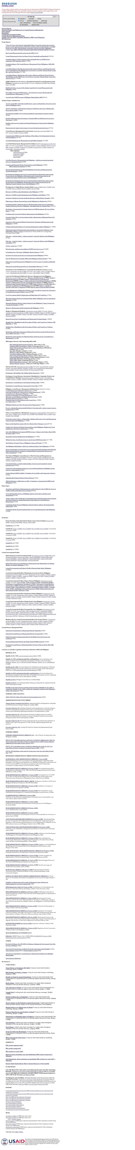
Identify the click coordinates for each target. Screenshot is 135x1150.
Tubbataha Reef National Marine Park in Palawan (20, 478)
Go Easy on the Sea (11, 246)
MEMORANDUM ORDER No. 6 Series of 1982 (19, 923)
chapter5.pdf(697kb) (22, 559)
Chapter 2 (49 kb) (43, 595)
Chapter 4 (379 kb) (43, 459)
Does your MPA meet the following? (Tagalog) (18, 1100)
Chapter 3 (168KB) (38, 379)
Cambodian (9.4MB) (18, 154)
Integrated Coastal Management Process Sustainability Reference (24, 266)
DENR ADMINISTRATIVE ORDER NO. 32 (18, 790)
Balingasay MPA (14, 352)
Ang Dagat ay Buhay (11, 1116)
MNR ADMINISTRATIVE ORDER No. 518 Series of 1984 (22, 892)
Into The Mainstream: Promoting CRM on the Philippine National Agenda (26, 258)
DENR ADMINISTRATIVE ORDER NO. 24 (18, 786)
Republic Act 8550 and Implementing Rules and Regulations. (22, 673)
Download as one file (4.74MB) (40, 555)
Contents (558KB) (23, 132)
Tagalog (14, 1119)
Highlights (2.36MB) (41, 83)
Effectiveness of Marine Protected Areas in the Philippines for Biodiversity (26, 201)
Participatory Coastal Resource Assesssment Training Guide (22, 382)
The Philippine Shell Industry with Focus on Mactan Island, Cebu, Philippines (27, 446)
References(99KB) (11, 316)
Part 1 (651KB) (18, 538)
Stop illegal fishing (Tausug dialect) (15, 1108)
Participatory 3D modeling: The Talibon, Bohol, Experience (22, 373)
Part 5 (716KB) (48, 414)
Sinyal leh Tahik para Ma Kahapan (16, 1031)
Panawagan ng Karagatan (12, 1127)
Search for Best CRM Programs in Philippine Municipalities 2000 (24, 97)
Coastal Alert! (10, 992)
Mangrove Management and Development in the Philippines (22, 308)
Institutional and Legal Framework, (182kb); (27, 589)
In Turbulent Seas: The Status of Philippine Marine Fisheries (22, 252)
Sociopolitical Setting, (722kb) (43, 612)
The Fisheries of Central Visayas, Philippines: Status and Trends (23, 443)
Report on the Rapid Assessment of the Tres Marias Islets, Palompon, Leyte (26, 424)
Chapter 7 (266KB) (49, 314)
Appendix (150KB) (49, 379)
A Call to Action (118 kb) (21, 370)
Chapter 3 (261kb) (11, 622)
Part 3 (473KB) (36, 528)
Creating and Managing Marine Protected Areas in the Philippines (24, 165)
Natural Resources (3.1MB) (27, 612)
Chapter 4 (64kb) (26, 596)
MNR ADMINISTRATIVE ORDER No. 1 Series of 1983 (21, 898)
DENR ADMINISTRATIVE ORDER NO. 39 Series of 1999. (22, 833)
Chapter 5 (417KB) (27, 314)
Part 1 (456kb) (51, 83)
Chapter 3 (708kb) (17, 576)
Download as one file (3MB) (33, 311)
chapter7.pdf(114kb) (46, 559)
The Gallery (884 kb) (16, 368)
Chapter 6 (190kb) (49, 576)
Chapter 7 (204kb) (11, 578)
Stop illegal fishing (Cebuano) (14, 1103)
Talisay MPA (13, 360)
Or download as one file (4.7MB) (38, 616)
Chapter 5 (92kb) (36, 596)
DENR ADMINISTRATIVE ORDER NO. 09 (18, 808)
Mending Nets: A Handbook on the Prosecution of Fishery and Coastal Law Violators (29, 327)
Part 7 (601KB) (15, 416)
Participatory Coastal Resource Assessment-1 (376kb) (21, 584)
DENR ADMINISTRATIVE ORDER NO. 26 (18, 768)
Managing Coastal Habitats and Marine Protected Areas (21, 397)
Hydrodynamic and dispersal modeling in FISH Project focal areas (24, 249)
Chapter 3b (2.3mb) (16, 596)
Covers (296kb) (19, 145)
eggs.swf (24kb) (33, 1084)
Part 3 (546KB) (36, 538)
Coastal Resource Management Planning (17, 394)
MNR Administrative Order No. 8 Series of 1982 (19, 887)
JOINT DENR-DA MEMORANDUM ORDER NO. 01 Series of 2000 (24, 819)
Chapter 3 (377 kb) (33, 459)
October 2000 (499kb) (16, 522)
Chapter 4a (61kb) (21, 622)
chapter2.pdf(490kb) (35, 557)
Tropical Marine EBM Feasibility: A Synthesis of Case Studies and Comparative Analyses (30, 473)
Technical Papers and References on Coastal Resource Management (22, 30)
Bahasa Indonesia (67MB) (20, 152)
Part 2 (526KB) (27, 538)
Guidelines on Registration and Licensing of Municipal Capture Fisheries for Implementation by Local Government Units (27, 883)
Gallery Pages (18, 1132)
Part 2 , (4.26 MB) (10, 84)
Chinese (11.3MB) (18, 155)
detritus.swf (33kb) (43, 1084)
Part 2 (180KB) (27, 533)
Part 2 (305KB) (27, 528)
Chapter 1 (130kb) (37, 621)
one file (9, 530)
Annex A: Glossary (38, 284)
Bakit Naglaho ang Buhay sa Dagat (16, 972)
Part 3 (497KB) (35, 533)
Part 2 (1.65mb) (22, 414)
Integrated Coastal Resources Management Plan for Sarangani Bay (24, 634)
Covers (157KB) (13, 132)
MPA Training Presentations (17, 166)
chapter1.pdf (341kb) (23, 557)
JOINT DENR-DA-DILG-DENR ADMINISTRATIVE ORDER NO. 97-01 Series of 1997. (30, 851)
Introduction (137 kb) (48, 457)
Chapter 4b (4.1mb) (32, 622)
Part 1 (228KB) (18, 528)
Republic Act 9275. (11, 679)
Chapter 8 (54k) (25, 624)
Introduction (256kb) (46, 611)
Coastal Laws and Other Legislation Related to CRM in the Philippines (23, 37)
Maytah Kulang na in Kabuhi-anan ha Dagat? (19, 1007)
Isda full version (10, 1120)
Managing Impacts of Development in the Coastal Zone (21, 400)
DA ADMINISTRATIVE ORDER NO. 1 (16, 795)
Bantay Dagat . (10, 983)
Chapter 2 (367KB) (45, 313)
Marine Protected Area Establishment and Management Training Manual (26, 319)
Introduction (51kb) (22, 595)
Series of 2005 (34, 786)
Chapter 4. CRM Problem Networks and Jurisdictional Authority (24, 282)
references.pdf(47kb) (11, 560)
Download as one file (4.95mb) (38, 413)
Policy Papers (6, 31)
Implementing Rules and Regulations (26, 670)
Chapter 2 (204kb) (45, 603)
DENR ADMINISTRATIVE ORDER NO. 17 (18, 775)
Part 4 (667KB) (44, 538)
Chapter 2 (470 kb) (22, 459)
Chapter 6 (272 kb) (16, 460)
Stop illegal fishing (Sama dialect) (15, 1105)
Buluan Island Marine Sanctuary (19, 362)
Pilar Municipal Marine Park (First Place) (22, 344)
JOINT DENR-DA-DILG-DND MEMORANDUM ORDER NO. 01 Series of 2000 (28, 827)
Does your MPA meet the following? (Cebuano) (18, 1097)
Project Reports (6, 28)
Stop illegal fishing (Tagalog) (13, 1106)
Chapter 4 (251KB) (16, 314)
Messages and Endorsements (35, 278)
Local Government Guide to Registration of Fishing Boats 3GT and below (26, 295)
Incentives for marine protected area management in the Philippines (24, 255)
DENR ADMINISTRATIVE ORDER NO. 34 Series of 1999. (22, 838)
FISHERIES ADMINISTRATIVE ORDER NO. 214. (20, 735)
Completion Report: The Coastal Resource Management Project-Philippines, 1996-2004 (30, 64)
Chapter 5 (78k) (42, 622)
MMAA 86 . (9, 936)
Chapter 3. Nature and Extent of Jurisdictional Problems (34, 281)
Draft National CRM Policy (13, 958)
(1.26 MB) (16, 338)
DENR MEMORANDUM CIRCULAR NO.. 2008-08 (20, 781)
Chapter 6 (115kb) (46, 596)
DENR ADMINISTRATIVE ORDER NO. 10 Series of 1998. (22, 844)
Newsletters (5, 33)
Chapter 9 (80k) (34, 624)
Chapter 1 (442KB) (34, 313)
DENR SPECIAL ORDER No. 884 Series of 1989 (19, 869)
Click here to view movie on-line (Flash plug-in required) (27, 1071)
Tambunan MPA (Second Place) (18, 346)
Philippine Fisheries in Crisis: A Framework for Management (23, 405)
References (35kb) (16, 598)
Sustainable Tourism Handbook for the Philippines (20, 436)
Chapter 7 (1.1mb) (15, 624)
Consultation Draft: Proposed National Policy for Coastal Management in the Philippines (30, 509)
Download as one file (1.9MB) (14, 574)
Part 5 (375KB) (35, 188)
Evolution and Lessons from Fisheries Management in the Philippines (25, 214)
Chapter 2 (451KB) (27, 379)
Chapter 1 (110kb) (33, 595)
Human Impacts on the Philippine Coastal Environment (23, 1003)
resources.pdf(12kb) (33, 560)
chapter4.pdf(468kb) (11, 559)
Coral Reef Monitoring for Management (17, 140)
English (19, 1119)
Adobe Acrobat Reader (37, 12)
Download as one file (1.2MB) (18, 271)
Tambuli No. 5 (10, 543)
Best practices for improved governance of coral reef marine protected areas (27, 128)
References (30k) (43, 624)
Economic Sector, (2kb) (12, 614)
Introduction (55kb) (26, 621)
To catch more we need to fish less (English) (17, 1109)
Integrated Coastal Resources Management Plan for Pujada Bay (23, 630)
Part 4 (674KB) (44, 533)
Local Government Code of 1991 (27, 656)
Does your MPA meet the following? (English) (18, 1098)
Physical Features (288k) (12, 612)
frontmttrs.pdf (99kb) (11, 557)
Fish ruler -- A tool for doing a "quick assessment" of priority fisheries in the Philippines (30, 236)
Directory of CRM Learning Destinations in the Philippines (22, 192)
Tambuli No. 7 (10, 549)
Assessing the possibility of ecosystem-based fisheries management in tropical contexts (29, 113)
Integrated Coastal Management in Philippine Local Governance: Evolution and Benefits (30, 262)
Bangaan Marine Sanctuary (17, 363)
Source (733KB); (38, 187)
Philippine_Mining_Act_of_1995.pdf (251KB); (19, 662)
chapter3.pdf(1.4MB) (46, 557)
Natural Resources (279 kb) (23, 587)
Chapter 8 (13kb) (21, 578)
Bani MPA (12, 351)
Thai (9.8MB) (16, 157)
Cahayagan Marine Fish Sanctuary (19, 357)
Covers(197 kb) (44, 366)
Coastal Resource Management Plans (13, 36)
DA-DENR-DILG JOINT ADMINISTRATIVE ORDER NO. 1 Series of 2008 (26, 759)
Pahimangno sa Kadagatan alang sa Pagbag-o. (20, 1016)
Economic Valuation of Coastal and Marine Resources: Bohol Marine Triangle (27, 198)
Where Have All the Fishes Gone (15, 1037)
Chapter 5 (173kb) (39, 576)
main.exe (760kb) (23, 1084)
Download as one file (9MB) (13, 278)
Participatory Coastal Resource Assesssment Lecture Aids (22, 386)
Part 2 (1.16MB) (45, 273)
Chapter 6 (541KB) (38, 314)
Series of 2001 (34, 802)
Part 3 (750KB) (31, 414)
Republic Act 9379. (11, 683)
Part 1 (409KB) (18, 533)
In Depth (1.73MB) (28, 368)
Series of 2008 (34, 768)
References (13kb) (10, 606)
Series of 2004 (34, 790)
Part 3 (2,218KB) (16, 188)
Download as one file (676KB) (42, 131)
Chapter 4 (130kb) (28, 576)
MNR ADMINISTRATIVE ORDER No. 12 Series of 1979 (21, 928)
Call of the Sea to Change (13, 987)
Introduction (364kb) (47, 582)
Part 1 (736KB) (13, 414)
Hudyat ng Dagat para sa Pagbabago (17, 997)
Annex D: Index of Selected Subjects (40, 287)
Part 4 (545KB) (44, 528)
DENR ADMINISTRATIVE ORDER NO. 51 (18, 813)
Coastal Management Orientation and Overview (19, 390)
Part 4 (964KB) (39, 414)
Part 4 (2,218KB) (26, 188)
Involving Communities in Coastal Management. (19, 395)
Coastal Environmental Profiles (11, 34)
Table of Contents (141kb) (33, 582)
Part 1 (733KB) (47, 187)
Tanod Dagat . (10, 1027)
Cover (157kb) (21, 582)
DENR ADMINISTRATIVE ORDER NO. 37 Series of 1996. (22, 855)
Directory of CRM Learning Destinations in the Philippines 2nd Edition (25, 195)
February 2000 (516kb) (29, 522)
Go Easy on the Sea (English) (13, 1101)
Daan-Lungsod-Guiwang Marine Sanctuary (22, 355)
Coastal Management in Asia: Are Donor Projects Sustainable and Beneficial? (27, 56)
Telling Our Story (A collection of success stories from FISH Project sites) (26, 440)
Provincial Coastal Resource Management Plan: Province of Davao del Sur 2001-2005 (30, 645)
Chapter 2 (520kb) (48, 621)
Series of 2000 (34, 813)
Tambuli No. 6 (10, 546)
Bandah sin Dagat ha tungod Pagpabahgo (18, 977)
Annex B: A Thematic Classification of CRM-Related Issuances (30, 284)
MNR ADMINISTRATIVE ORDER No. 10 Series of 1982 (21, 917)
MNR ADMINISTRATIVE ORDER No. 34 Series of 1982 (21, 906)
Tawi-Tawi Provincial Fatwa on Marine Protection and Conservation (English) (28, 949)
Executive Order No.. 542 (13, 727)
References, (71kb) (24, 590)
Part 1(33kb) (36, 273)
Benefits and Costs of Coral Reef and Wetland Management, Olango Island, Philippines (30, 123)
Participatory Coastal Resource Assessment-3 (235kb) (34, 585)
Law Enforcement (10, 401)
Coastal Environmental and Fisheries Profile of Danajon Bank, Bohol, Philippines (28, 568)
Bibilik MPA (13, 359)
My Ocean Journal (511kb (36, 370)
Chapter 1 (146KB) (16, 379)
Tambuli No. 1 (10, 525)
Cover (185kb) (21, 611)
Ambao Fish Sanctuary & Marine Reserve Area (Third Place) (27, 347)
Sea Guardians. (10, 1022)
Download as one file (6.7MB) (21, 83)
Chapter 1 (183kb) (46, 574)
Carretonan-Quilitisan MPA (17, 354)
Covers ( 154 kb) (37, 457)
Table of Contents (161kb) (33, 611)
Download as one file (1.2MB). (30, 378)
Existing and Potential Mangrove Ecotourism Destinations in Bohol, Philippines (28, 227)
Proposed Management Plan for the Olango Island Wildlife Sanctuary (25, 641)
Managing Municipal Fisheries (14, 398)
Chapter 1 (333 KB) (11, 459)
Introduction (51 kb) (34, 574)
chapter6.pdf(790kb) (34, 559)
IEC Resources (6, 39)
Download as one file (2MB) (18, 457)
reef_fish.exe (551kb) (28, 1075)
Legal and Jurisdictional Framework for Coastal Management (23, 392)
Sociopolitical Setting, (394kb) (40, 587)
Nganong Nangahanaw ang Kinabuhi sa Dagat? (20, 1012)
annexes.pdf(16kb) (22, 560)
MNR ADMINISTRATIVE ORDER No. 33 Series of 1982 (21, 911)
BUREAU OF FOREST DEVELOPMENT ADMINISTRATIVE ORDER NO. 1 (27, 876)
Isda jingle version (11, 1124)
